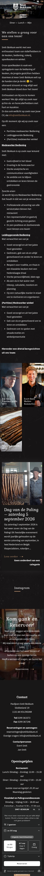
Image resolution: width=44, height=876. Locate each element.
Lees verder (11, 556)
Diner (12, 22)
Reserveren (22, 669)
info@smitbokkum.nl (19, 115)
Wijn (29, 22)
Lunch (21, 22)
